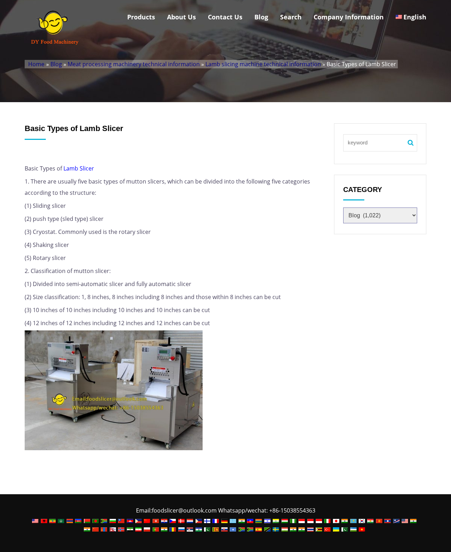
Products (141, 17)
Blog (261, 17)
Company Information (349, 17)
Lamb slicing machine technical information (263, 64)
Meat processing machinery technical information (134, 64)
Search (291, 17)
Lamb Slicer (78, 168)
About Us (181, 17)
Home (36, 64)
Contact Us (225, 17)
